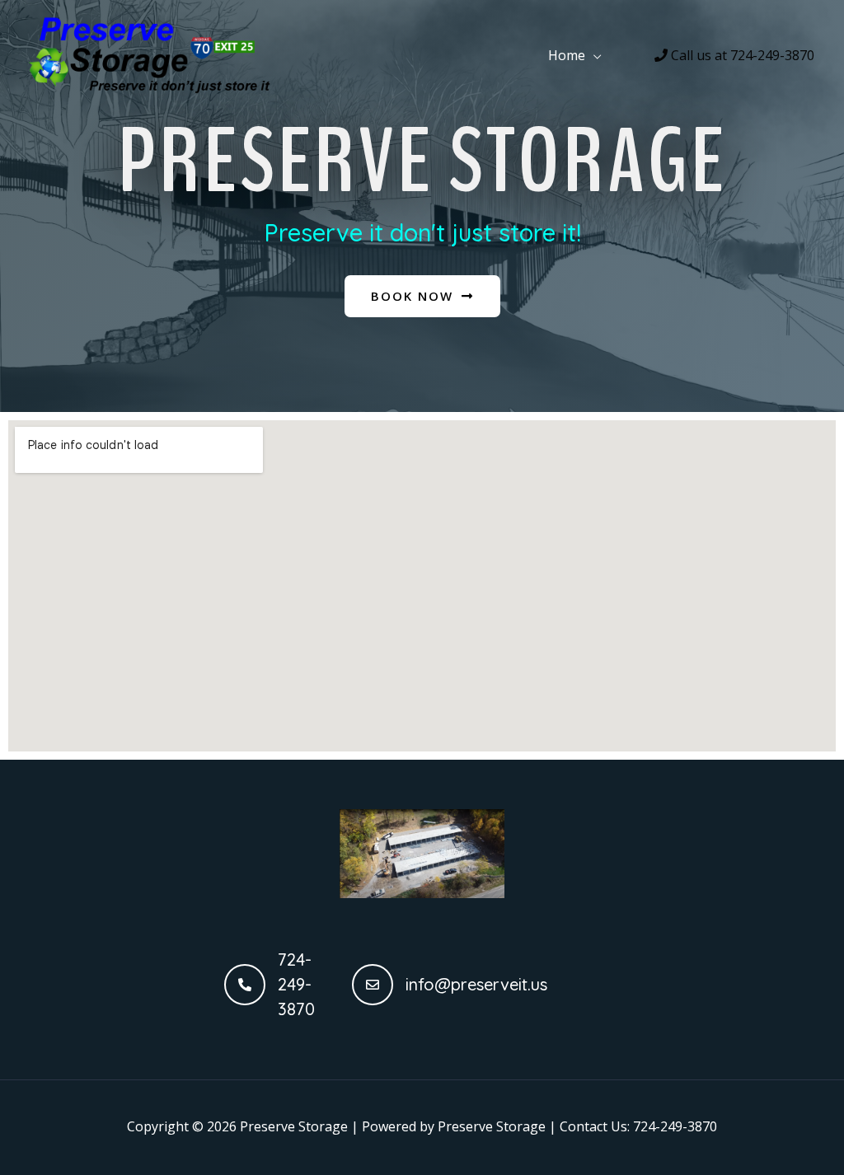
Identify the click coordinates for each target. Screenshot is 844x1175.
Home (566, 55)
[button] (422, 296)
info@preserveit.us (476, 984)
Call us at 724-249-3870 (741, 55)
